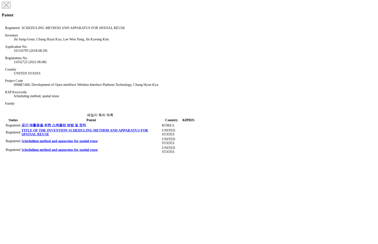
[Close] (6, 5)
